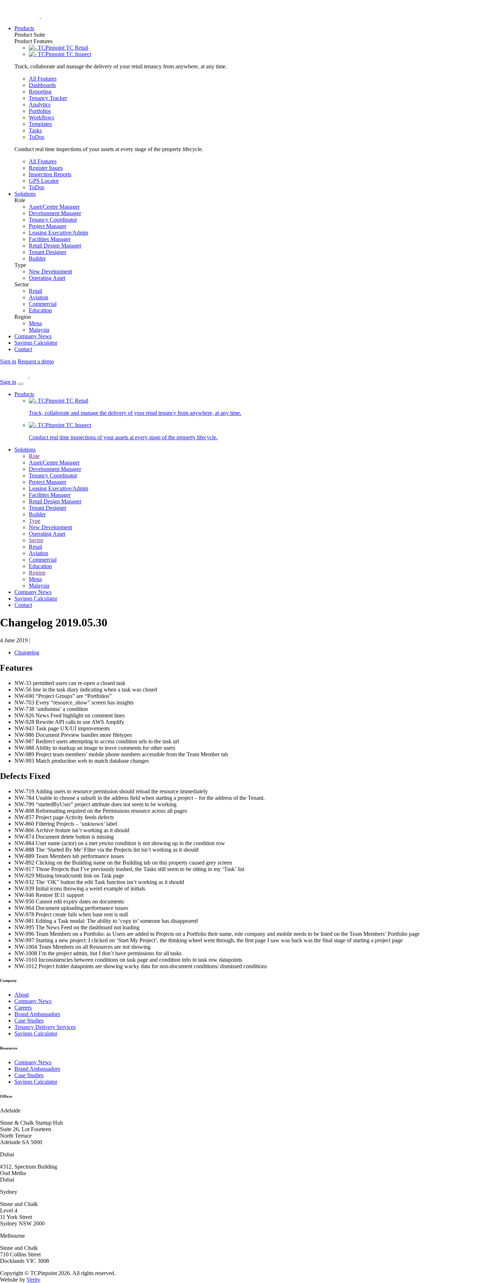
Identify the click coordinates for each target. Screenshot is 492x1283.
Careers (23, 1008)
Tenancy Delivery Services (45, 1027)
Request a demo (36, 361)
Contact (23, 605)
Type (34, 521)
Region (37, 573)
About (21, 995)
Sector (36, 540)
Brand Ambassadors (37, 1014)
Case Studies (29, 1020)
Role (34, 456)
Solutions (25, 449)
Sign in (8, 361)
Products (24, 394)
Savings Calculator (35, 598)
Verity (33, 1280)
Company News (33, 592)
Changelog (26, 652)
